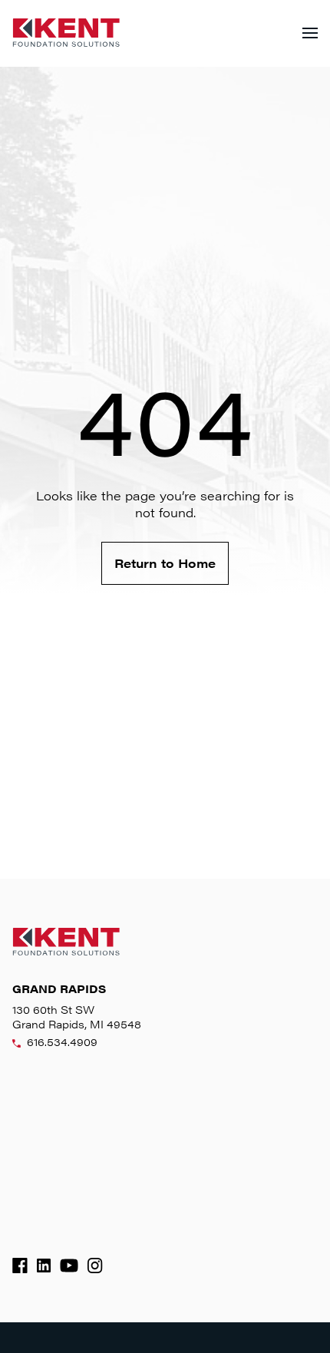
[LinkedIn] (44, 1265)
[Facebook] (20, 1265)
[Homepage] (66, 33)
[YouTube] (69, 1265)
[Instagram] (95, 1265)
